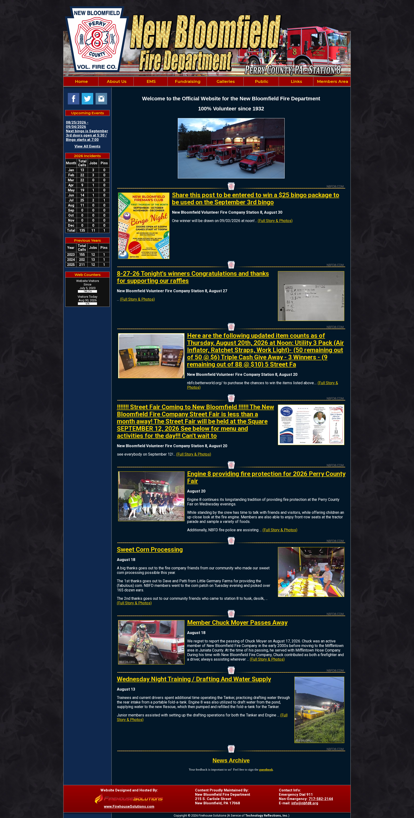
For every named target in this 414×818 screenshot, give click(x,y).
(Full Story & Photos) (275, 220)
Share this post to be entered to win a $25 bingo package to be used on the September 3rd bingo (255, 198)
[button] (116, 81)
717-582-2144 (321, 799)
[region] (207, 81)
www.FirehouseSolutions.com (129, 806)
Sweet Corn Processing (150, 549)
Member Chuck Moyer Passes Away (237, 622)
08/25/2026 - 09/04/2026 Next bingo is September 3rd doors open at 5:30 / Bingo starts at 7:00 (87, 131)
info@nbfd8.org (304, 803)
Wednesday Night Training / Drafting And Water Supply (194, 679)
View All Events (87, 146)
